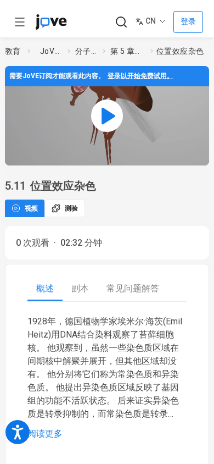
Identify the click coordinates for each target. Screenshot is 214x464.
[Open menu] (20, 22)
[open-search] (121, 22)
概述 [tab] (45, 288)
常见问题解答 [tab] (132, 288)
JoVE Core (51, 51)
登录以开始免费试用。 (140, 76)
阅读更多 (45, 433)
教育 (13, 51)
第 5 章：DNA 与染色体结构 (128, 51)
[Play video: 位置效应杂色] (107, 115)
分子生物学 (86, 51)
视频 (31, 208)
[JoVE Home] (51, 22)
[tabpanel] (107, 377)
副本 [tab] (80, 288)
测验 (71, 208)
